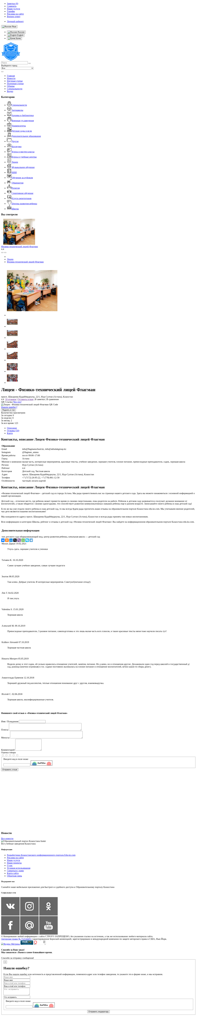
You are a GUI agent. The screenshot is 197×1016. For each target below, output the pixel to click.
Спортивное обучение (22, 193)
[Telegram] (31, 540)
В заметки (40, 399)
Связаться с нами (15, 870)
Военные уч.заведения (23, 120)
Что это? (17, 402)
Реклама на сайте (15, 857)
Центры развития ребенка (24, 203)
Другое (15, 141)
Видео (10, 91)
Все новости (7, 838)
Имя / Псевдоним (9, 721)
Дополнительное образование (26, 136)
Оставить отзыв (25, 399)
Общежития (17, 183)
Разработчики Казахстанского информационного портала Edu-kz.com (41, 855)
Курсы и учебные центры (24, 157)
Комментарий (8, 750)
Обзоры (11, 86)
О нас (10, 865)
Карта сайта (13, 873)
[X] (15, 540)
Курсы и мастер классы (23, 151)
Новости (11, 78)
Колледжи (16, 146)
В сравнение (52, 399)
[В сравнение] (2, 252)
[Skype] (27, 540)
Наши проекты (14, 863)
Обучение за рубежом (22, 177)
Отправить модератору (98, 1012)
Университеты (19, 126)
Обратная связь (14, 876)
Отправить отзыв (9, 770)
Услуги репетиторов (21, 198)
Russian (21, 32)
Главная (11, 76)
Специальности (14, 88)
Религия (16, 188)
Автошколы (17, 110)
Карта (10, 433)
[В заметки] (5, 252)
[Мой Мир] (11, 540)
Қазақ (18, 38)
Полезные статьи (15, 83)
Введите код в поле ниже (15, 759)
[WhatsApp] (23, 540)
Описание (12, 428)
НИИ (14, 172)
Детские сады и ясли (22, 131)
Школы (15, 209)
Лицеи (15, 162)
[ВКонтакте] (3, 540)
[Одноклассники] (7, 540)
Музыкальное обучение (23, 167)
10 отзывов (10, 399)
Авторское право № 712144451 (16, 939)
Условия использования (18, 868)
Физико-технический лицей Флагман (19, 246)
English (20, 35)
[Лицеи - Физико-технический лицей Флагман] (32, 315)
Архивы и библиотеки (23, 115)
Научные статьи (15, 81)
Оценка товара (8, 752)
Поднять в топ (8, 410)
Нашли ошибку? (9, 407)
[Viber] (19, 540)
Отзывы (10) (13, 430)
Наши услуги (13, 860)
